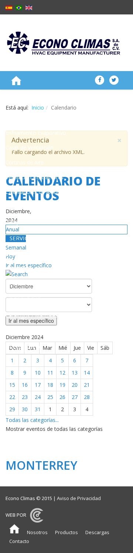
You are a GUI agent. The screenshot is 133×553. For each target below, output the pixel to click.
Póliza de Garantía (27, 282)
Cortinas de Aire (25, 162)
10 (38, 372)
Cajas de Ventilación (30, 147)
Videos (13, 330)
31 (38, 409)
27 (75, 396)
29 (12, 409)
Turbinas (16, 206)
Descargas (97, 532)
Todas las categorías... (32, 419)
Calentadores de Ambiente (37, 191)
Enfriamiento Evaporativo (36, 132)
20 (75, 384)
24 (38, 396)
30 (25, 409)
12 (62, 372)
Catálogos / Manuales (32, 315)
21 (87, 384)
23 (25, 396)
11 (50, 372)
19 (62, 384)
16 (25, 384)
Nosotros (37, 532)
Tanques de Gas (25, 221)
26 (62, 396)
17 (38, 384)
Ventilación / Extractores (35, 177)
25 (50, 396)
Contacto (19, 541)
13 (75, 372)
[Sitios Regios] (36, 514)
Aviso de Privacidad (79, 498)
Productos (66, 532)
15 (12, 384)
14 (87, 372)
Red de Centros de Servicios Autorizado (39, 261)
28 (87, 396)
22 (12, 396)
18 (50, 384)
